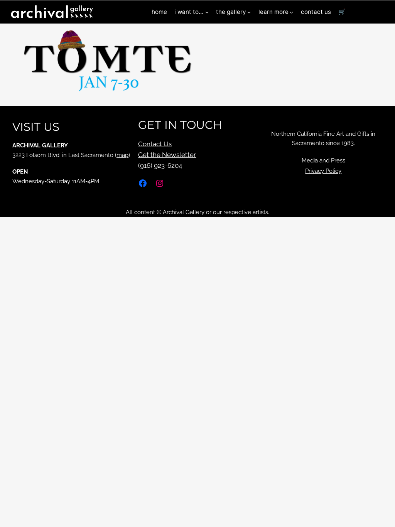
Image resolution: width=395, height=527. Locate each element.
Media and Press (323, 160)
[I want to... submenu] (207, 12)
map (122, 155)
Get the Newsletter (167, 155)
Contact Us (155, 144)
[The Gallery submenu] (249, 12)
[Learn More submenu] (291, 12)
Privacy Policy (323, 170)
